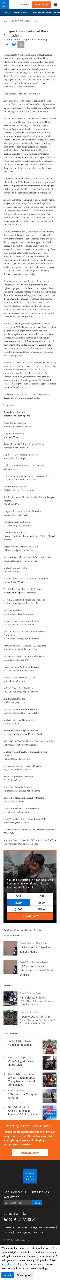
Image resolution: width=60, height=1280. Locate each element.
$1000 (18, 909)
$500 (41, 902)
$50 (18, 896)
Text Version (39, 1232)
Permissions (49, 1227)
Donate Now (41, 4)
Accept (7, 1275)
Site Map (8, 1232)
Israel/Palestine (19, 12)
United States (33, 930)
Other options (24, 1275)
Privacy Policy (35, 1227)
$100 (41, 896)
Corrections (22, 1227)
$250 (18, 902)
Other (41, 909)
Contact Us (9, 1227)
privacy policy (13, 1264)
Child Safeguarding (23, 1232)
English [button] (25, 4)
